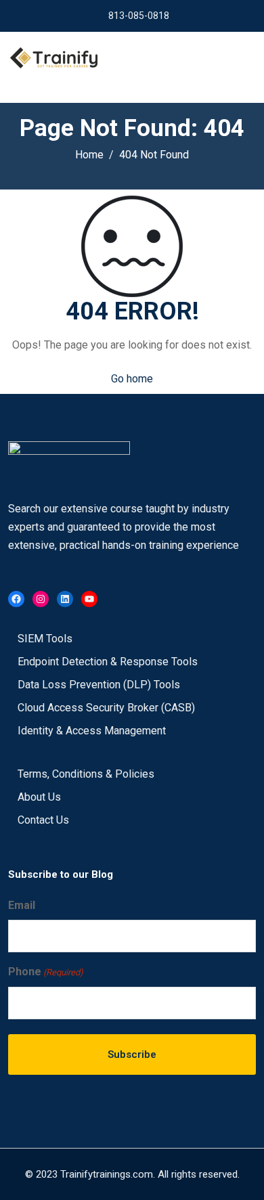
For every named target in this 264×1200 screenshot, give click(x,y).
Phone (45, 971)
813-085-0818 (138, 15)
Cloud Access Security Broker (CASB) (106, 707)
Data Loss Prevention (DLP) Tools (99, 684)
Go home (132, 378)
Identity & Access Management (92, 730)
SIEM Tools (45, 638)
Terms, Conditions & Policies (86, 774)
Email (21, 905)
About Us (39, 797)
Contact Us (43, 820)
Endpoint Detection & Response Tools (108, 661)
